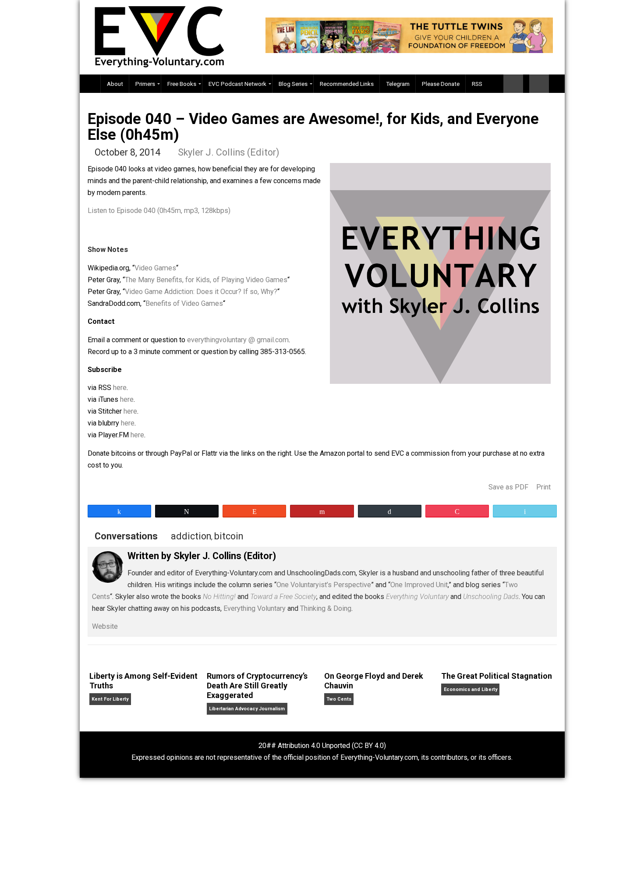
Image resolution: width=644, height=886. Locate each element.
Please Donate (441, 83)
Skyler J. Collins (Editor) (229, 152)
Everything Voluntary (254, 608)
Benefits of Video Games (184, 303)
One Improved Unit (419, 585)
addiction (191, 536)
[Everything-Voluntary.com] (90, 83)
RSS (477, 83)
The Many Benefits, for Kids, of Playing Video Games (206, 280)
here (120, 387)
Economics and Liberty (470, 689)
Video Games (155, 268)
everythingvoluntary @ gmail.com (238, 340)
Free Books (181, 83)
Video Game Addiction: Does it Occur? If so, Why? (201, 291)
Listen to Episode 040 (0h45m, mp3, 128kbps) (159, 210)
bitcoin (228, 536)
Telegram (398, 83)
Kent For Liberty (110, 699)
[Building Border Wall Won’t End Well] (539, 83)
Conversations (126, 536)
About (115, 83)
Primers (145, 83)
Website (105, 626)
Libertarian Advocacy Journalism (247, 709)
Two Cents (338, 699)
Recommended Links (347, 83)
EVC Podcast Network (237, 83)
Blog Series (293, 83)
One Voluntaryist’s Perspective (323, 585)
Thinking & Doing (325, 608)
